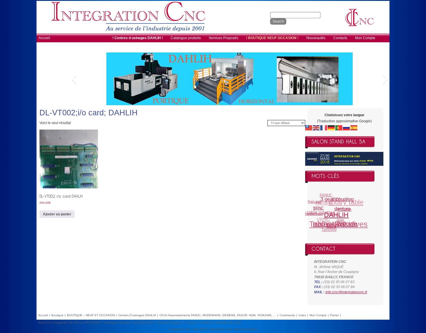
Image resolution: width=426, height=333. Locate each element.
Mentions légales (246, 329)
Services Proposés (169, 322)
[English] (316, 127)
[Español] (354, 127)
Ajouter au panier (57, 214)
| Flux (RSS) (199, 329)
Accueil (43, 315)
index (302, 315)
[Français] (324, 127)
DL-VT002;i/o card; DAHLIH (88, 112)
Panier (334, 315)
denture (342, 210)
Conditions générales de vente (220, 322)
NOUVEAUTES (143, 322)
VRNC (323, 218)
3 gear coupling (337, 200)
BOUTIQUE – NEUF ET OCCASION (91, 315)
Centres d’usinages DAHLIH (137, 315)
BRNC (318, 208)
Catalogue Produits (117, 322)
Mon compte (318, 315)
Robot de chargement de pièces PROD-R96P (69, 322)
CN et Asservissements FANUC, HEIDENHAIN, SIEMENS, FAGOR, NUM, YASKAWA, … (217, 315)
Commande (287, 315)
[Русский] (346, 127)
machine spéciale (334, 224)
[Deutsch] (331, 127)
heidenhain (314, 213)
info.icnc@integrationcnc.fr (346, 292)
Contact (190, 322)
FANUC (326, 195)
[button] (74, 79)
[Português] (339, 127)
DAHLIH (336, 216)
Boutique (57, 315)
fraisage (315, 201)
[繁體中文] (309, 127)
